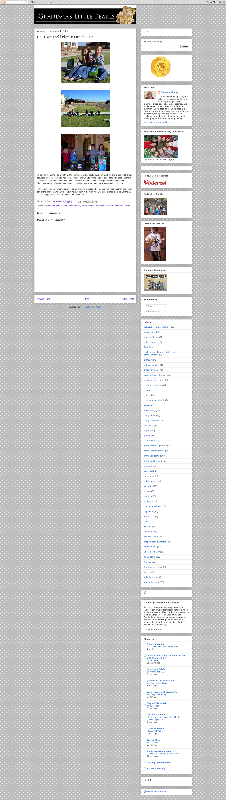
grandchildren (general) (155, 445)
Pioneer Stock (153, 742)
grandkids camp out (153, 456)
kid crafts (110, 206)
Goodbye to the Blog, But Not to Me (163, 754)
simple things (150, 546)
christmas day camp (78, 206)
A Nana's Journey (156, 768)
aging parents (150, 342)
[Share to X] (90, 201)
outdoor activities (122, 206)
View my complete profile (156, 122)
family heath (150, 415)
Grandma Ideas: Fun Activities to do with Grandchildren (166, 656)
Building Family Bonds (154, 375)
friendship (148, 425)
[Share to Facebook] (93, 201)
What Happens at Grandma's (162, 692)
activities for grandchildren (55, 206)
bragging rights (151, 370)
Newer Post (43, 299)
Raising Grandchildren (159, 762)
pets (146, 521)
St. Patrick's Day (152, 551)
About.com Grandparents (160, 751)
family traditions (151, 420)
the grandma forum (153, 567)
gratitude (148, 466)
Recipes (148, 526)
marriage (148, 496)
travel (146, 572)
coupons (148, 390)
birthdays (148, 360)
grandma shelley (152, 461)
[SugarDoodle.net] (145, 593)
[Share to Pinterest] (96, 201)
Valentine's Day (151, 577)
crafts (146, 395)
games (147, 435)
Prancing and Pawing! (156, 694)
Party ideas (149, 516)
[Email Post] (79, 201)
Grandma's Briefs (156, 669)
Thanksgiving (150, 557)
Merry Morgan (153, 706)
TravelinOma (153, 740)
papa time (148, 511)
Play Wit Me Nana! (156, 703)
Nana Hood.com (155, 644)
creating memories (96, 206)
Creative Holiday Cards (157, 683)
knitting (147, 491)
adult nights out (151, 337)
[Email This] (84, 201)
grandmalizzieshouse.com (160, 680)
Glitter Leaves (153, 660)
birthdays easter (151, 365)
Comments (153, 311)
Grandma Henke (155, 728)
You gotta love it (151, 582)
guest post (149, 471)
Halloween (149, 476)
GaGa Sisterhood (156, 714)
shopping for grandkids (155, 541)
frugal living (149, 430)
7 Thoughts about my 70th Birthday (162, 647)
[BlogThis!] (87, 201)
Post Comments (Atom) (91, 307)
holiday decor (150, 481)
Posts (150, 306)
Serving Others (151, 536)
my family (148, 501)
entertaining (149, 410)
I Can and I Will (154, 731)
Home (86, 299)
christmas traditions (153, 385)
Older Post (128, 299)
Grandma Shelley (169, 92)
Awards (147, 347)
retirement (149, 531)
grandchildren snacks (154, 450)
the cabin (148, 562)
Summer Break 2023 (156, 672)
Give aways (149, 440)
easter (147, 405)
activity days (150, 332)
